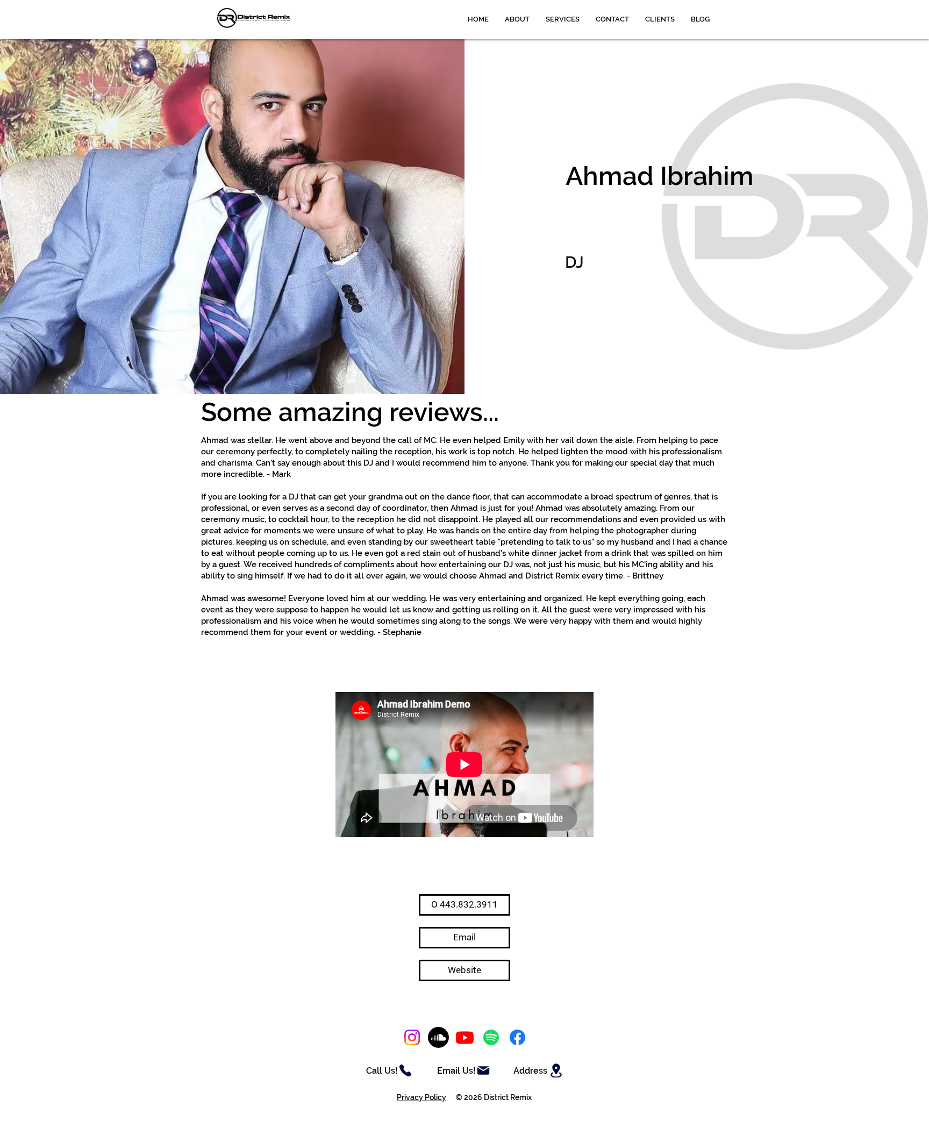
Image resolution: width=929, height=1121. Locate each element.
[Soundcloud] (438, 1037)
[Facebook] (517, 1037)
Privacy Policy (421, 1097)
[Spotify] (491, 1037)
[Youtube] (464, 1037)
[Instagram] (412, 1037)
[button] (563, 19)
